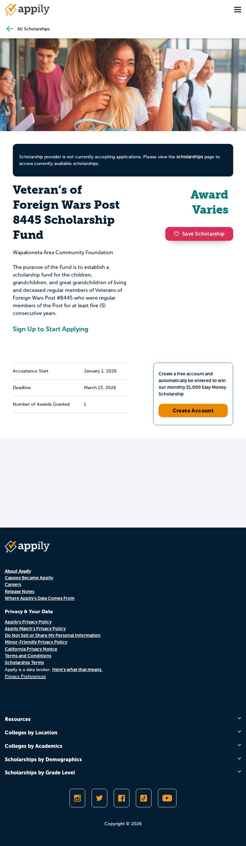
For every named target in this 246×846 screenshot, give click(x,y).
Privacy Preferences (25, 676)
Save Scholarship (203, 234)
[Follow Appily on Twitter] (99, 798)
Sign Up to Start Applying (50, 329)
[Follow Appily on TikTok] (144, 798)
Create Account (193, 410)
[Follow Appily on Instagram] (77, 798)
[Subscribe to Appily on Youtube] (167, 798)
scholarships (189, 156)
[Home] (27, 10)
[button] (178, 233)
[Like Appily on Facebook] (121, 798)
